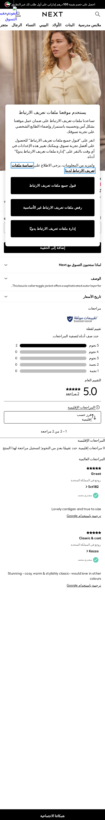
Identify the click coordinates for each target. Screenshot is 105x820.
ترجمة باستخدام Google (84, 516)
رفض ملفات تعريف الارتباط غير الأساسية (52, 207)
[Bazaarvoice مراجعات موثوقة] (82, 319)
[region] (52, 175)
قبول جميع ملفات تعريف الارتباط (52, 185)
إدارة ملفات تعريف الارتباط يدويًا (53, 229)
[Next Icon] (52, 14)
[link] (97, 14)
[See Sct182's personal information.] (86, 487)
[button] (52, 278)
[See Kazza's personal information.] (87, 551)
